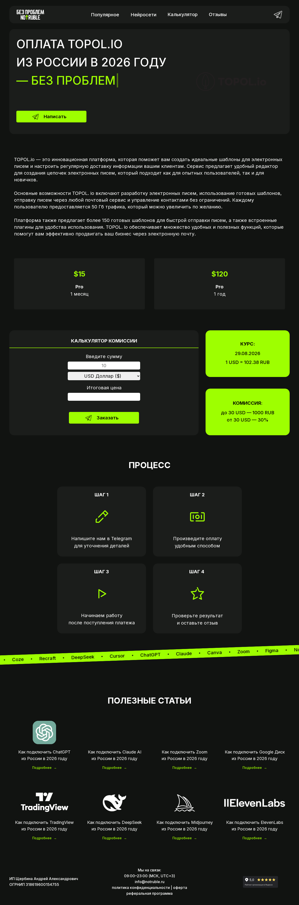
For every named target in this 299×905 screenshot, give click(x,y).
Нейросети (144, 14)
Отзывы (218, 14)
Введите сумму (104, 356)
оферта (180, 887)
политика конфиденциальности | (142, 887)
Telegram (121, 538)
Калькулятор (182, 14)
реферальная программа (149, 893)
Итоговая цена (104, 387)
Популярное (105, 14)
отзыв (211, 623)
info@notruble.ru (149, 881)
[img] (278, 14)
